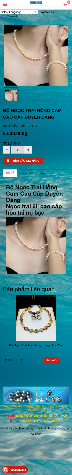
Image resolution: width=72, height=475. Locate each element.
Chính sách (27, 173)
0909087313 (18, 470)
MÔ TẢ (10, 173)
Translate (12, 16)
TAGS (43, 173)
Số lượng (11, 143)
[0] (65, 4)
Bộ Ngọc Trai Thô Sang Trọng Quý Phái (36, 345)
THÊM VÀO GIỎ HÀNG (25, 160)
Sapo (38, 434)
